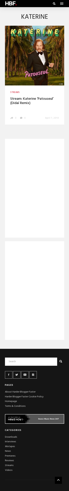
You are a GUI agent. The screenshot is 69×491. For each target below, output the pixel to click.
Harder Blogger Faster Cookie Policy (24, 397)
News (8, 451)
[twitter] (17, 375)
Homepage (11, 401)
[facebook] (8, 375)
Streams (9, 465)
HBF (11, 3)
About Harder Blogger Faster (20, 392)
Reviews (9, 461)
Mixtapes (10, 446)
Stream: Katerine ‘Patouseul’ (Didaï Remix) (32, 101)
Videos (8, 470)
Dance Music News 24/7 (48, 419)
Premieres (10, 456)
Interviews (10, 442)
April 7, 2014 (52, 118)
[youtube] (25, 375)
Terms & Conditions (15, 406)
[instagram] (33, 375)
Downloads (11, 437)
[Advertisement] (34, 189)
